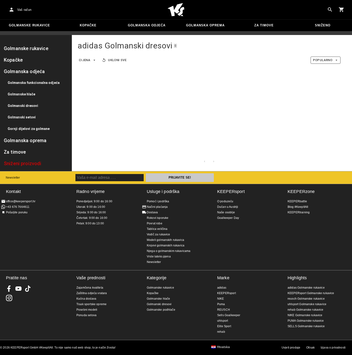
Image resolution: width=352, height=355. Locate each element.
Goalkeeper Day (228, 218)
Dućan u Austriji (227, 207)
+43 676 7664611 (17, 207)
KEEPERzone (301, 191)
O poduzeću (225, 201)
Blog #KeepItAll (298, 207)
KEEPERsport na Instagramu (9, 298)
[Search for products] (330, 9)
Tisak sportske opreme (91, 304)
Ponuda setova (86, 315)
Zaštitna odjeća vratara (91, 293)
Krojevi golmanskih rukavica (165, 245)
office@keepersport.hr (20, 201)
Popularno (322, 60)
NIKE (220, 298)
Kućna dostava (86, 298)
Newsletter (13, 177)
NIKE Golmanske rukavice (305, 315)
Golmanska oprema (205, 25)
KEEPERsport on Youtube (18, 288)
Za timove (264, 25)
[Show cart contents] (341, 9)
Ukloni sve (117, 60)
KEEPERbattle (297, 201)
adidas (221, 287)
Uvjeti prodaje (291, 347)
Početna (176, 10)
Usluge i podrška (163, 191)
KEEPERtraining (299, 212)
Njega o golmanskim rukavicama (168, 251)
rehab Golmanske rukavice (306, 309)
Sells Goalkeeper (228, 315)
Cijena (84, 60)
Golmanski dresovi (159, 304)
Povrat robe (154, 223)
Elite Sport (224, 326)
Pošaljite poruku (17, 212)
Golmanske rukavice (29, 25)
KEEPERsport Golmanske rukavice (311, 293)
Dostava (152, 212)
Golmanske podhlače (161, 309)
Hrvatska (223, 347)
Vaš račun (24, 10)
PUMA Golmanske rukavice (306, 320)
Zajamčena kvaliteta (89, 287)
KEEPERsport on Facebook (9, 288)
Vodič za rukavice (158, 234)
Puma (221, 304)
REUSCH (223, 309)
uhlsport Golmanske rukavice (307, 304)
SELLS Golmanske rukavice (306, 326)
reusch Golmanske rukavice (306, 298)
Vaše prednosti (90, 277)
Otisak (310, 347)
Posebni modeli (86, 309)
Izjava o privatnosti (333, 347)
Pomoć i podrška (158, 201)
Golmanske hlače (158, 298)
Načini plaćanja (157, 207)
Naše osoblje (226, 212)
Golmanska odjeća (146, 25)
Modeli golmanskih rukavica (165, 240)
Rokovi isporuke (157, 218)
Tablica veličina (157, 229)
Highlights (297, 277)
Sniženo (322, 25)
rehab (221, 331)
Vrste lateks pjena (159, 256)
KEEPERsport (231, 191)
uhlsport (222, 320)
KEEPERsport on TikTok (28, 288)
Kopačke (88, 25)
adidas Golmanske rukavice (306, 287)
